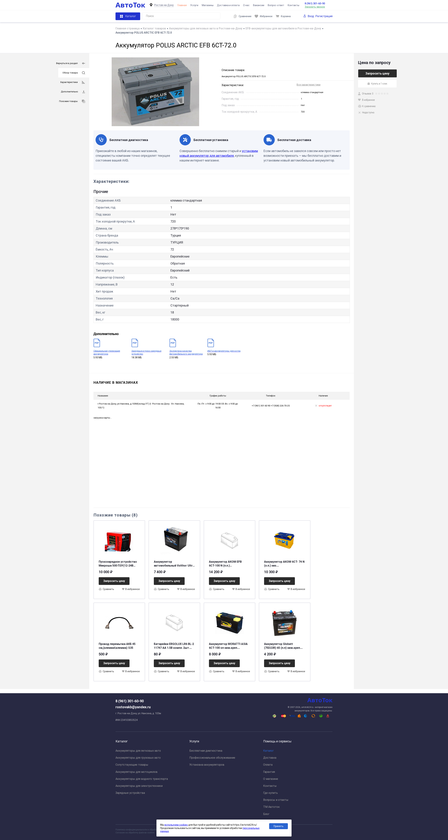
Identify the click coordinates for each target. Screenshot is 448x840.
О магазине (270, 779)
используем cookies (176, 824)
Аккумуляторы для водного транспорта (141, 779)
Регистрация (323, 16)
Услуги (194, 5)
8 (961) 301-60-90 (315, 3)
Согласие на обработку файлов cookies (135, 832)
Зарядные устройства (130, 793)
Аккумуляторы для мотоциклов (136, 772)
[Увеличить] (155, 91)
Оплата (267, 764)
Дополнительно (69, 91)
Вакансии (258, 5)
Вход (311, 16)
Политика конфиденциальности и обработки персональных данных (149, 829)
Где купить (270, 793)
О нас (246, 5)
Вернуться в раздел (67, 63)
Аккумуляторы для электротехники (139, 786)
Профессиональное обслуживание (212, 757)
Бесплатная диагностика (205, 750)
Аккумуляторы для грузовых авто (138, 757)
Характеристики (69, 82)
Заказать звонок (315, 6)
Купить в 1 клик (379, 83)
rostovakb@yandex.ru (133, 707)
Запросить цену (114, 581)
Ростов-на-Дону (164, 5)
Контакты (293, 5)
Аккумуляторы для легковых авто (138, 750)
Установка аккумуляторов (206, 764)
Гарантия (269, 772)
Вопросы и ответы (275, 800)
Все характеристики (308, 84)
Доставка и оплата (228, 5)
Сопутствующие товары (131, 764)
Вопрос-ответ (276, 5)
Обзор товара (70, 72)
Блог (266, 814)
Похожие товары (68, 101)
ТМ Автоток (271, 807)
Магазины (208, 5)
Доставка (269, 757)
